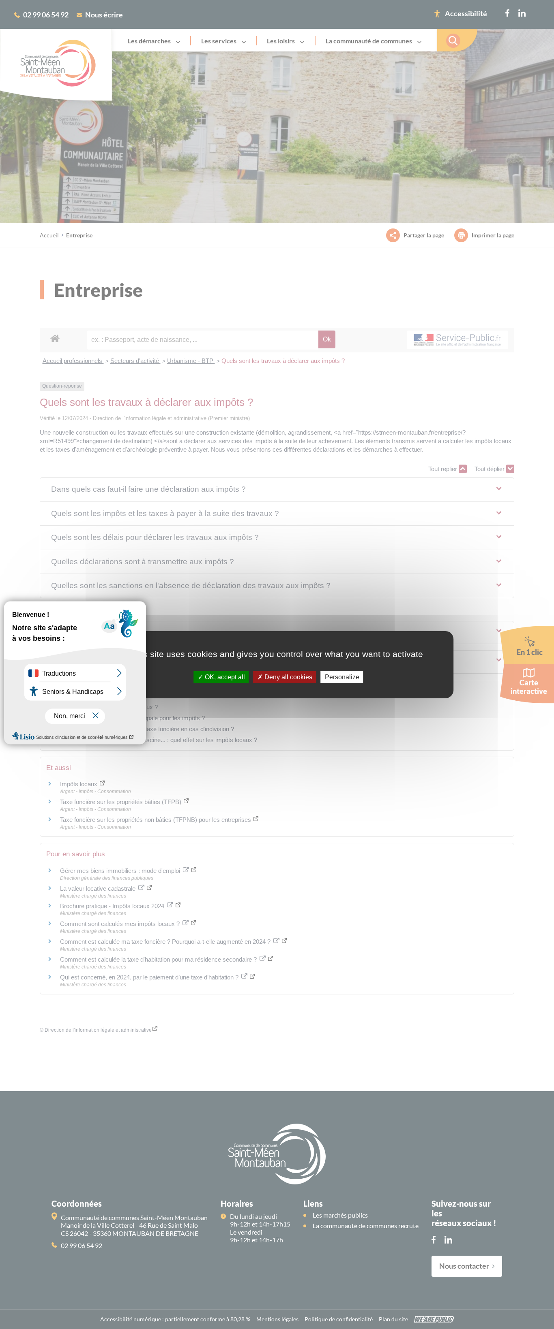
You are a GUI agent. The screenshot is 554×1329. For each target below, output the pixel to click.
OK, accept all (224, 676)
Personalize (342, 676)
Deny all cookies (287, 676)
